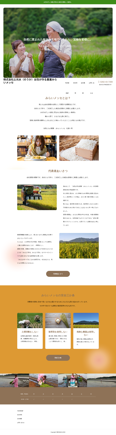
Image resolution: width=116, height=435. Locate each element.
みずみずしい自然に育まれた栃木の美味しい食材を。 (58, 2)
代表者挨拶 (67, 85)
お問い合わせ (91, 85)
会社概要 (83, 85)
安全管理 (75, 85)
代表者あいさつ (58, 274)
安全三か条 (58, 357)
